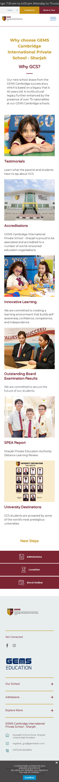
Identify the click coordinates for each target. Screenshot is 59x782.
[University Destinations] (29, 481)
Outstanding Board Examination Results (21, 376)
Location (34, 569)
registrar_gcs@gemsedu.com (28, 743)
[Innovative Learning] (29, 276)
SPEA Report (15, 443)
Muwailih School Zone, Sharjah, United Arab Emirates (29, 736)
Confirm (29, 777)
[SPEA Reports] (29, 417)
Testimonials (14, 161)
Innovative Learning (20, 302)
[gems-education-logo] (19, 664)
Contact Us (29, 10)
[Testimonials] (29, 135)
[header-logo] (12, 18)
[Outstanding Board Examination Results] (29, 348)
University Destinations (22, 507)
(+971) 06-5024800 (22, 749)
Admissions (34, 556)
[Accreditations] (29, 200)
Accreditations (16, 226)
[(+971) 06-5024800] (7, 752)
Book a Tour (49, 10)
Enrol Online (35, 582)
